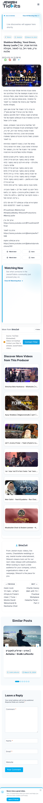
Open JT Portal (13, 799)
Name (9, 741)
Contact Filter (31, 342)
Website (9, 762)
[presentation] (22, 636)
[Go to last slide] (7, 646)
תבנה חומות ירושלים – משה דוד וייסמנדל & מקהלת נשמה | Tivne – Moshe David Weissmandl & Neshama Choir (11, 595)
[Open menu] (38, 4)
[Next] (37, 646)
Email (9, 751)
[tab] (17, 681)
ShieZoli (19, 37)
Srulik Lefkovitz (14, 672)
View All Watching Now (31, 16)
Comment (11, 709)
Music (9, 37)
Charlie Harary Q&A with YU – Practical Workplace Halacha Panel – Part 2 (32, 593)
